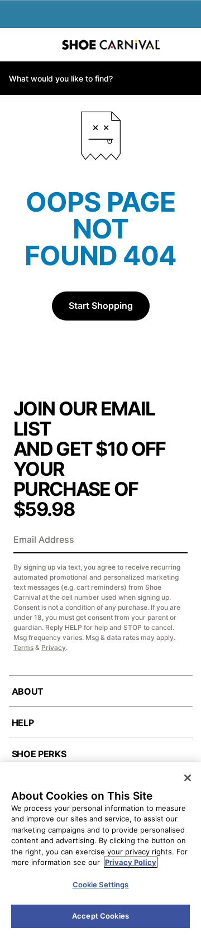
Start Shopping (101, 305)
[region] (100, 849)
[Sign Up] (175, 540)
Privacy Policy (130, 862)
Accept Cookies (100, 915)
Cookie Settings (101, 884)
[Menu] (16, 44)
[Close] (187, 778)
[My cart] (187, 44)
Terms (23, 647)
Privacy (53, 647)
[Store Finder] (43, 44)
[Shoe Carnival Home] (111, 45)
